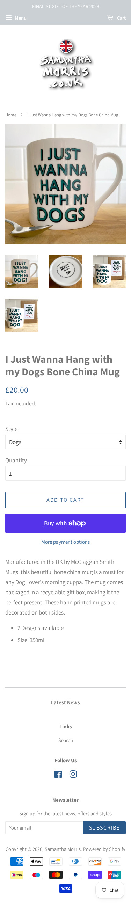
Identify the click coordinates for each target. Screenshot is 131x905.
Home (10, 115)
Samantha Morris (63, 849)
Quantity (16, 460)
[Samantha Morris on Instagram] (73, 775)
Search (65, 740)
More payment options (65, 541)
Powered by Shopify (104, 849)
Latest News (65, 702)
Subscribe (104, 827)
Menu (20, 18)
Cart (121, 18)
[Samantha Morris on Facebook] (58, 775)
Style (11, 429)
